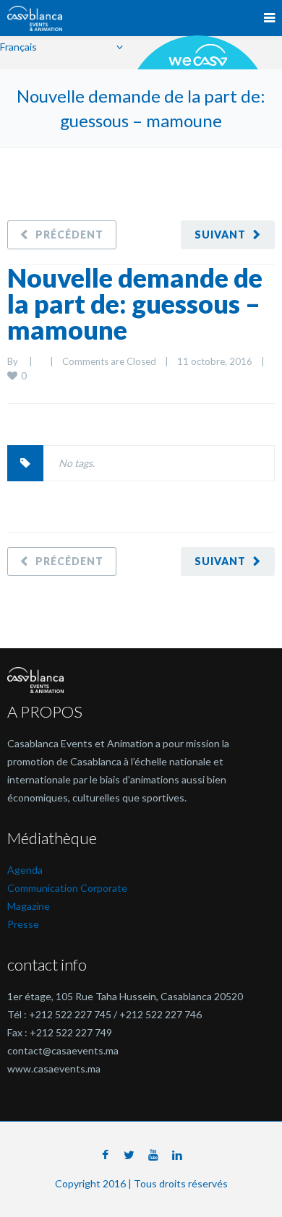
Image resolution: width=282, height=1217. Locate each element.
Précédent (69, 234)
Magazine (28, 906)
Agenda (25, 870)
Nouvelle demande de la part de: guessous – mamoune (134, 303)
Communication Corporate (67, 888)
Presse (23, 924)
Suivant (220, 234)
